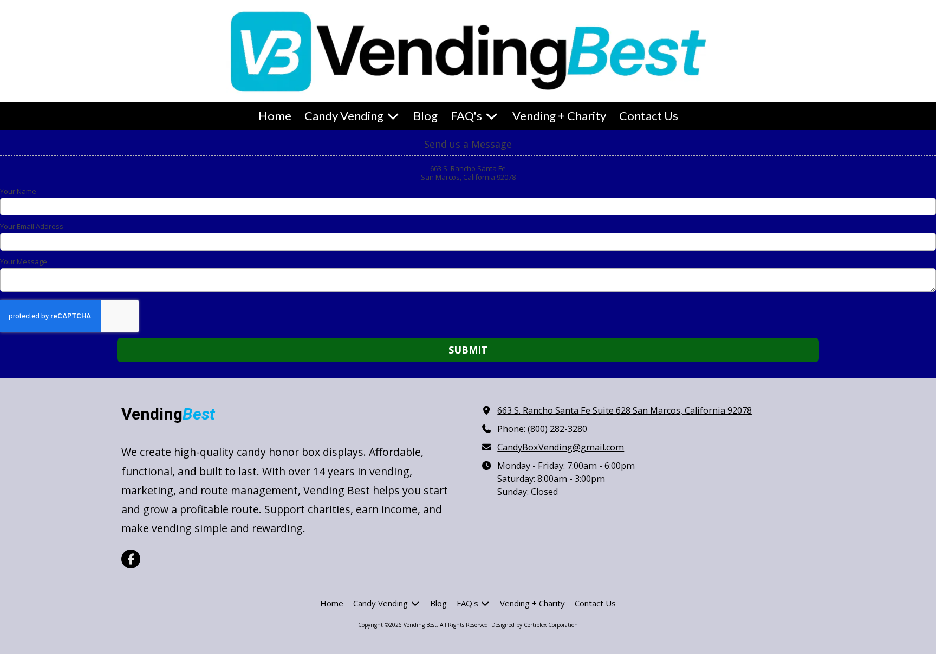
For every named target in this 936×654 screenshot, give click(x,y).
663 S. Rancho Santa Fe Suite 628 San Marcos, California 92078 (624, 410)
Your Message (23, 261)
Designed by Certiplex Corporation (534, 625)
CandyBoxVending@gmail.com (560, 447)
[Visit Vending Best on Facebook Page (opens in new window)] (130, 559)
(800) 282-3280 (557, 429)
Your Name (18, 191)
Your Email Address (31, 226)
